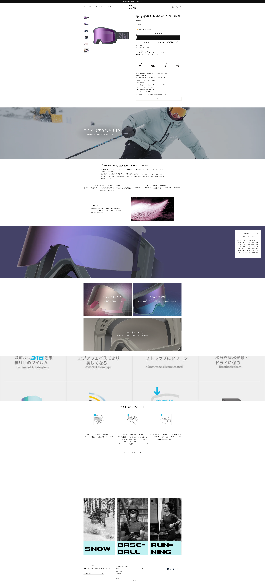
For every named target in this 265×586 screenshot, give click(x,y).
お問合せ (143, 569)
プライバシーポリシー (121, 576)
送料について (159, 99)
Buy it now (158, 38)
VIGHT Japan (132, 7)
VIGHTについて (144, 566)
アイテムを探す (88, 7)
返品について (119, 569)
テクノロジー (100, 7)
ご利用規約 (118, 573)
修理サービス (119, 571)
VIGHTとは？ (111, 7)
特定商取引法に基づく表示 (122, 566)
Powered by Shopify (132, 580)
